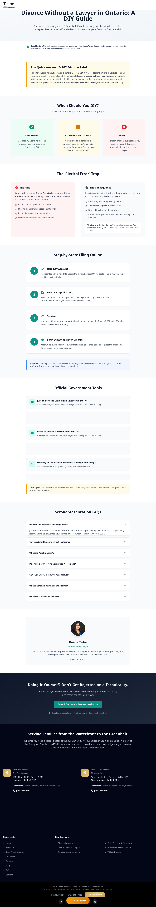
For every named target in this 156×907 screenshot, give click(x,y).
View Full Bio (76, 659)
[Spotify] (95, 901)
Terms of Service (74, 894)
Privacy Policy (57, 894)
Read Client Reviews (15, 852)
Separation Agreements (69, 852)
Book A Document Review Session (76, 704)
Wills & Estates (114, 852)
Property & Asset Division (119, 847)
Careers (9, 861)
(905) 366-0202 (23, 790)
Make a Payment (95, 895)
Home (8, 843)
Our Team (10, 856)
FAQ (8, 870)
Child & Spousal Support (69, 847)
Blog (8, 865)
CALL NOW (80, 900)
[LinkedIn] (60, 901)
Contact (9, 874)
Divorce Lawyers (65, 843)
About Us (10, 847)
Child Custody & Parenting (119, 843)
